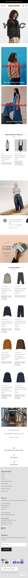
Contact (3, 478)
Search (3, 474)
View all (14, 269)
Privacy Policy (4, 491)
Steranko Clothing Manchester (11, 572)
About (2, 476)
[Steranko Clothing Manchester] (14, 5)
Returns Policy (4, 483)
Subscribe (6, 549)
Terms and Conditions (6, 486)
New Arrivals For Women (14, 134)
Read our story (14, 437)
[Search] (5, 5)
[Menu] (1, 5)
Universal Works (14, 268)
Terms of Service (5, 488)
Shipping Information (6, 481)
